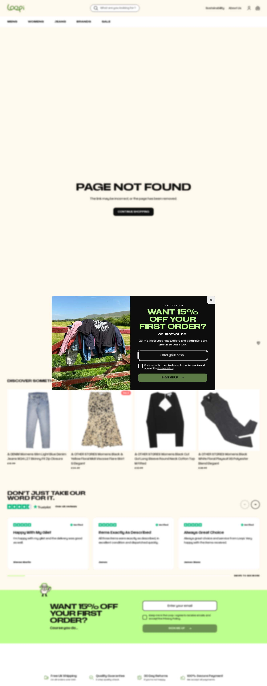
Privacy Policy (165, 368)
